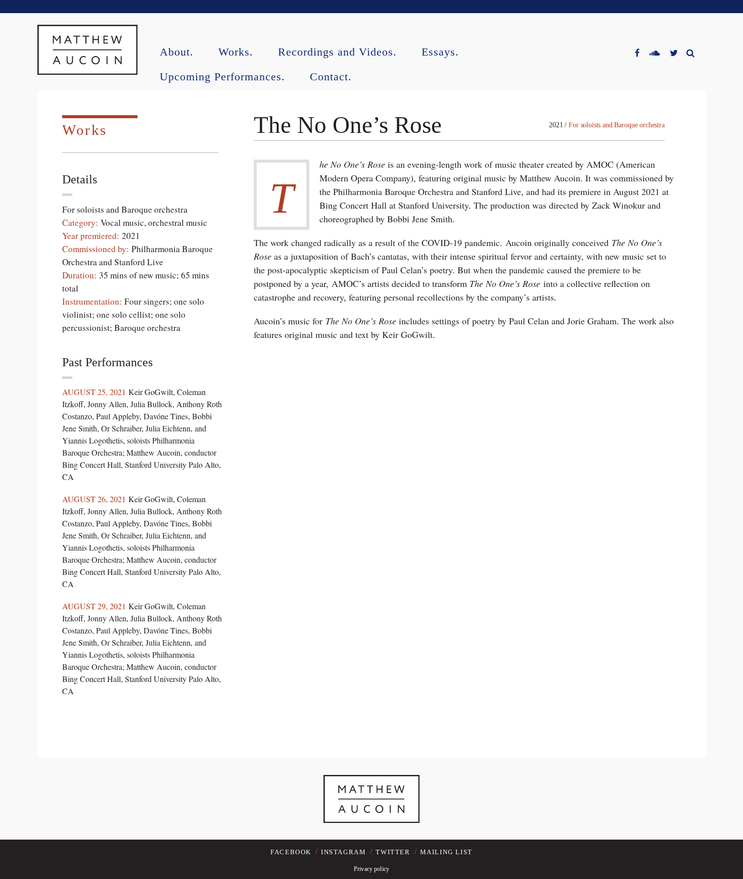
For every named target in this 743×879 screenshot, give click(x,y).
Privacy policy (371, 868)
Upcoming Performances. (222, 77)
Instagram (343, 852)
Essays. (440, 52)
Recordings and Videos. (337, 52)
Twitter (393, 852)
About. (177, 52)
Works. (235, 52)
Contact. (331, 77)
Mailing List (446, 852)
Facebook (290, 852)
